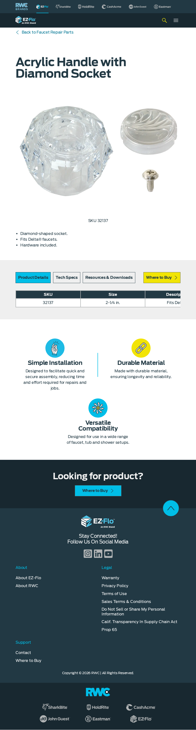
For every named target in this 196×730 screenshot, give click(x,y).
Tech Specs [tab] (67, 277)
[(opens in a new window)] (63, 6)
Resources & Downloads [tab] (109, 277)
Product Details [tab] (33, 277)
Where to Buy (159, 277)
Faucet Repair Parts (47, 32)
